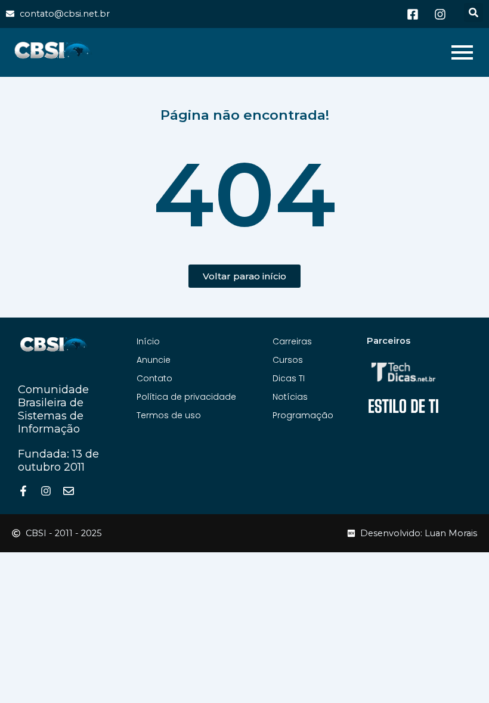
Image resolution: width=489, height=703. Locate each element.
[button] (473, 12)
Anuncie (154, 360)
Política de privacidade (186, 397)
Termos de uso (169, 415)
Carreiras (292, 341)
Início (148, 341)
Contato (154, 378)
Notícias (290, 397)
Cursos (288, 360)
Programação (303, 415)
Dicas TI (289, 378)
